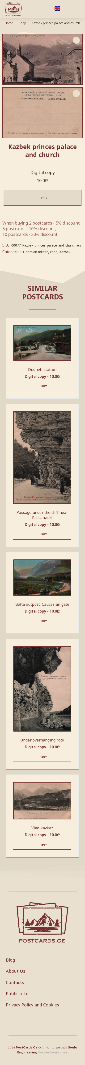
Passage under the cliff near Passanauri (42, 515)
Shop (22, 23)
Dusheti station (42, 369)
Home (9, 23)
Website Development (53, 1052)
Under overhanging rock (42, 740)
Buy (44, 198)
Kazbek (64, 252)
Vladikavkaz (42, 828)
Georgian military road (40, 252)
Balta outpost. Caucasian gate (42, 604)
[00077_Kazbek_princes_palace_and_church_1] (42, 113)
